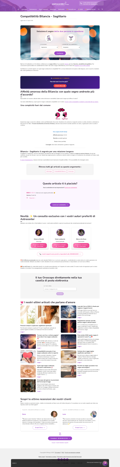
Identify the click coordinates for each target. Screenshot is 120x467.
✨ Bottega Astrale (90, 9)
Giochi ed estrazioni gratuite (72, 452)
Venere (66, 64)
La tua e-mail (48, 286)
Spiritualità (61, 9)
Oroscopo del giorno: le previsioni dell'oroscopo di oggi (48, 381)
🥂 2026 (80, 9)
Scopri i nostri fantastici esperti (60, 442)
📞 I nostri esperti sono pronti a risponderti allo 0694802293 (59, 254)
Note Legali (42, 456)
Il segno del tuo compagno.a (69, 44)
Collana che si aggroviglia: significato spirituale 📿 (85, 352)
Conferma (60, 53)
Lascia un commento (59, 205)
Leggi (22, 332)
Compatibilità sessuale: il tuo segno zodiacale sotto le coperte (47, 352)
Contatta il (59, 438)
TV (98, 9)
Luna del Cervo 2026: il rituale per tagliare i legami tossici (88, 307)
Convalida (60, 294)
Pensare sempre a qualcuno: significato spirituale (36, 326)
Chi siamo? (58, 452)
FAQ (63, 452)
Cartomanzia (33, 9)
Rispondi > (32, 198)
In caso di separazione (26, 160)
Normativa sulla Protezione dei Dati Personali (69, 456)
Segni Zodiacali (43, 9)
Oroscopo (24, 9)
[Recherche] (102, 9)
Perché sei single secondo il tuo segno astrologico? (87, 366)
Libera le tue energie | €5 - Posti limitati (60, 245)
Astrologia (53, 9)
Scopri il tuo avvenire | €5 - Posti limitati (81, 245)
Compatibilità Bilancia (60, 171)
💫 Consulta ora (71, 9)
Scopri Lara (79, 427)
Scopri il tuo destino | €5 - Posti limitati (38, 245)
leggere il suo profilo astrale (82, 65)
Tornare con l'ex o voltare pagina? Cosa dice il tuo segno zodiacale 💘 (48, 336)
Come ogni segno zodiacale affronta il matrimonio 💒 (45, 366)
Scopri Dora (39, 427)
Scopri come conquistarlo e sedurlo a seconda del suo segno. (81, 101)
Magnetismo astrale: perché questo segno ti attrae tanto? (86, 321)
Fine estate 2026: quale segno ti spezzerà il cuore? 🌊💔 (87, 336)
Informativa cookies (51, 456)
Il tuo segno (43, 44)
